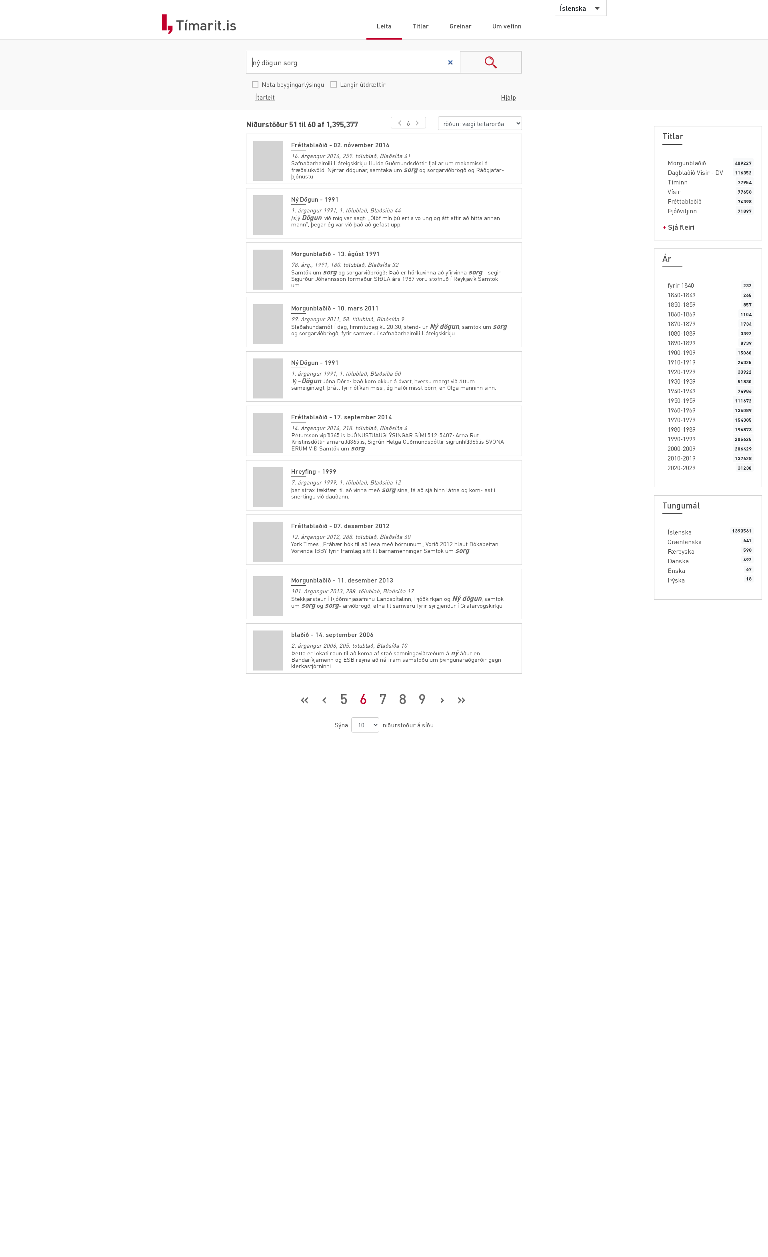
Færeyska (681, 551)
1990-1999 (682, 438)
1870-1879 (682, 323)
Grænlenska (685, 541)
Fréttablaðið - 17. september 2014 (341, 416)
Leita (384, 26)
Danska (678, 560)
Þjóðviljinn (682, 210)
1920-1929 (682, 371)
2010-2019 (682, 458)
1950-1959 (682, 400)
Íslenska (680, 532)
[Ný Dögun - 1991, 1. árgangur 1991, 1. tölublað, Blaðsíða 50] (268, 378)
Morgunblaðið (687, 162)
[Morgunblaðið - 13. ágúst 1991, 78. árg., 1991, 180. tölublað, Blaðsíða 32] (268, 270)
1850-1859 (682, 304)
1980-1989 (682, 429)
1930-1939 (682, 381)
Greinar (461, 26)
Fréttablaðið (685, 201)
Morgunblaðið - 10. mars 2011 (335, 308)
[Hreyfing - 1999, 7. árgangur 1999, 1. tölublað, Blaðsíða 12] (268, 487)
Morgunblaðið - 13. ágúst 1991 (335, 253)
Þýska (676, 580)
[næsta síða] (419, 122)
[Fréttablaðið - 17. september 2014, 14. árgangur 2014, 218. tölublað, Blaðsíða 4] (268, 433)
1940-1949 (682, 390)
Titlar (420, 26)
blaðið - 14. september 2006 (332, 634)
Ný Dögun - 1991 (315, 199)
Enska (676, 570)
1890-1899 (682, 342)
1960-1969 (682, 410)
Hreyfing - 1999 (313, 471)
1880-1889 (682, 333)
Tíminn (678, 182)
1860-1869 (682, 314)
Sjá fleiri (681, 226)
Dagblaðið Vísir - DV (695, 172)
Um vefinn (507, 26)
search (491, 62)
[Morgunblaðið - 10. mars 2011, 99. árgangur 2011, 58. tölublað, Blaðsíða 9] (268, 324)
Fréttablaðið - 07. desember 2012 (340, 525)
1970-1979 (682, 419)
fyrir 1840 (681, 285)
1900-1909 (682, 352)
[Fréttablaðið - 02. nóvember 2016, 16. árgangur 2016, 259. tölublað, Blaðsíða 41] (268, 161)
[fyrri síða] (398, 122)
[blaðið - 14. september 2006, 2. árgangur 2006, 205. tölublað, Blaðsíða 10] (268, 651)
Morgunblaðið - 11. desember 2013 (342, 580)
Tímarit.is (206, 25)
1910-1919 (682, 362)
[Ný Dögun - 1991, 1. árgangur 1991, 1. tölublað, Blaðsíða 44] (268, 215)
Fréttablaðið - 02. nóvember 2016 (340, 144)
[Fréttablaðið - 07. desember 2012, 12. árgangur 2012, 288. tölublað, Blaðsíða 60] (268, 542)
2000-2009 (682, 448)
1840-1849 (682, 294)
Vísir (674, 191)
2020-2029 (682, 467)
